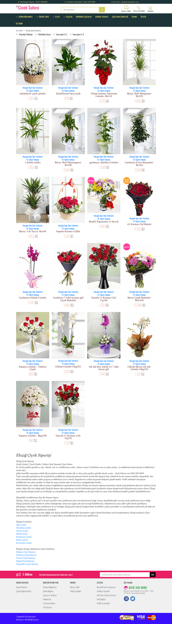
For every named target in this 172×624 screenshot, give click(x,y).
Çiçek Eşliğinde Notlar (23, 591)
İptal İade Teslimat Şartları (106, 595)
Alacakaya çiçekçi (23, 528)
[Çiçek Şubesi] (32, 7)
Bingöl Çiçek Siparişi (25, 561)
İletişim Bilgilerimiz (50, 587)
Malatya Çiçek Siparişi (26, 552)
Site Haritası (47, 607)
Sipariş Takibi (74, 587)
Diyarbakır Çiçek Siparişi (27, 564)
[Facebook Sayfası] (126, 599)
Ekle (152, 574)
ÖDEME (134, 16)
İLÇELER (69, 16)
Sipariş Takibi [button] (126, 11)
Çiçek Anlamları (21, 587)
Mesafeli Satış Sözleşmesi (106, 587)
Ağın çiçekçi (21, 525)
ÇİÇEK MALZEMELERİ (120, 16)
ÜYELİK (143, 16)
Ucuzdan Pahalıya (25, 34)
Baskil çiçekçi (22, 534)
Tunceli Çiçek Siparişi (25, 558)
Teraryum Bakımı (49, 603)
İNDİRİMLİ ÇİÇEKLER (84, 16)
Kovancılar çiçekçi (24, 543)
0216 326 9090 (139, 11)
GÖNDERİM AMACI (25, 16)
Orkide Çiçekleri (75, 591)
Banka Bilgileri (48, 591)
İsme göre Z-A (78, 34)
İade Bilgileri (101, 599)
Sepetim (150, 11)
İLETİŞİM (19, 23)
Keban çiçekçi (22, 540)
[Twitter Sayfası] (132, 599)
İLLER (57, 16)
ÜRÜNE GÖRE (43, 16)
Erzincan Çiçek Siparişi (26, 555)
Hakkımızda (47, 599)
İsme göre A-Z (61, 34)
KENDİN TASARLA (101, 16)
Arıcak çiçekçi (22, 531)
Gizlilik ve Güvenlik (103, 591)
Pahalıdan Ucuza (44, 34)
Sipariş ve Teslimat (50, 595)
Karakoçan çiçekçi (24, 537)
